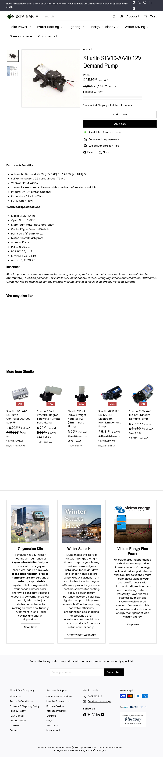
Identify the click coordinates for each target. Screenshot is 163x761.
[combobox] (80, 16)
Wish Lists (52, 725)
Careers (14, 725)
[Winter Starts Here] (81, 524)
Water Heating (48, 27)
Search (14, 730)
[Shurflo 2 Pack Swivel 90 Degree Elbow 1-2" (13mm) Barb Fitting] (51, 413)
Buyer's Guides (55, 706)
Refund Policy (18, 720)
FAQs (49, 720)
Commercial (47, 36)
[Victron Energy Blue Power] (133, 524)
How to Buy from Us (58, 701)
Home (86, 49)
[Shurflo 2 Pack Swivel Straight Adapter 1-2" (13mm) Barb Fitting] (81, 415)
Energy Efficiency (103, 27)
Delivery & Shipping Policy (24, 706)
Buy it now (120, 124)
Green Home (19, 36)
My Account (53, 730)
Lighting (75, 27)
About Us (15, 696)
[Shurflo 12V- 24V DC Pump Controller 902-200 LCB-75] (20, 415)
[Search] (114, 16)
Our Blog (51, 715)
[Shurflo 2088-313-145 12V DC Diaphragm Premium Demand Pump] (112, 415)
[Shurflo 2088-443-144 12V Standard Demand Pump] (143, 411)
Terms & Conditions (21, 701)
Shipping (102, 105)
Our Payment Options (59, 696)
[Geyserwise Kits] (30, 524)
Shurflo (28, 371)
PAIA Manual (17, 715)
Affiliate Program (56, 710)
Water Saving (135, 27)
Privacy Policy (17, 710)
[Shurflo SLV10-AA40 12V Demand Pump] (17, 331)
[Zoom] (51, 78)
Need (9, 3)
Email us (31, 3)
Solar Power (19, 27)
